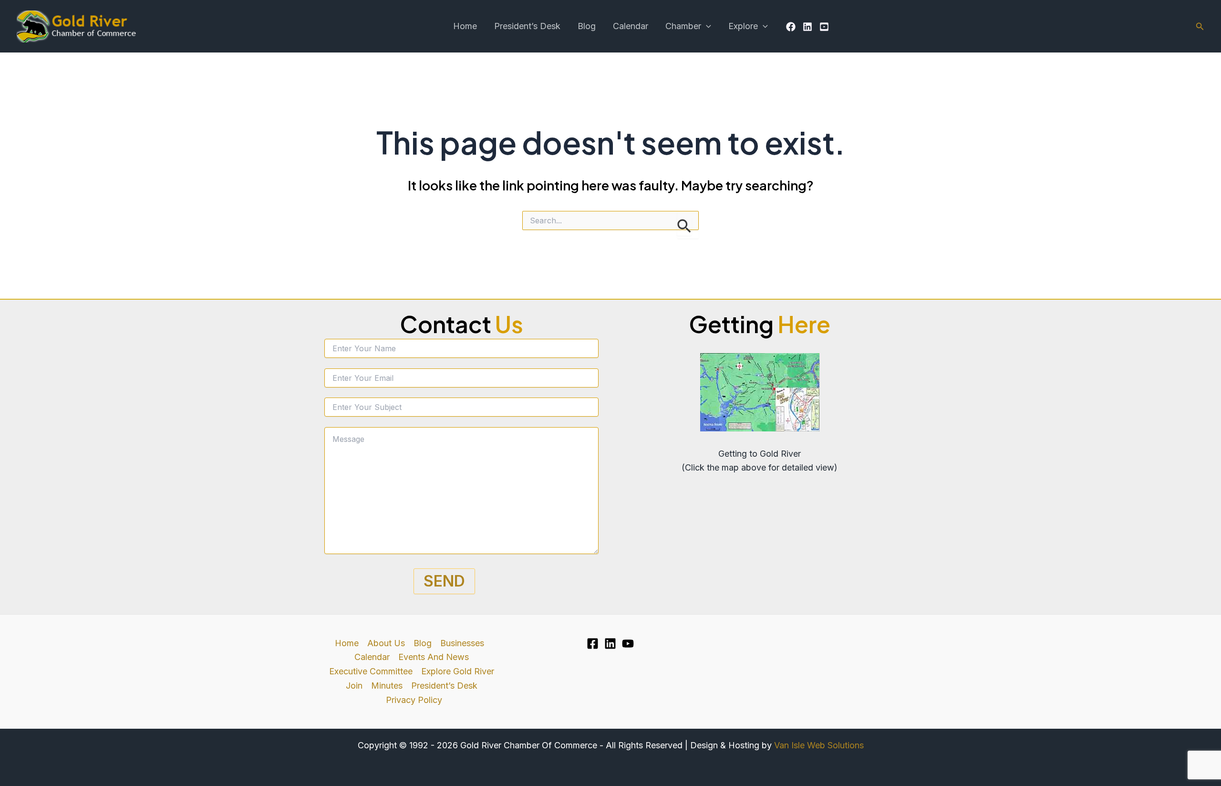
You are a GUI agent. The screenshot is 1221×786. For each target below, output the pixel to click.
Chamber (683, 26)
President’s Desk (527, 26)
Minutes (387, 686)
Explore (743, 26)
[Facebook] (791, 26)
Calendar (630, 26)
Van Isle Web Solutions (819, 745)
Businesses (462, 643)
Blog (587, 26)
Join (354, 686)
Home (465, 26)
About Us (386, 643)
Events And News (433, 657)
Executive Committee (371, 671)
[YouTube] (824, 26)
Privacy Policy (414, 700)
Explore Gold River (457, 671)
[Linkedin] (807, 26)
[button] (706, 26)
